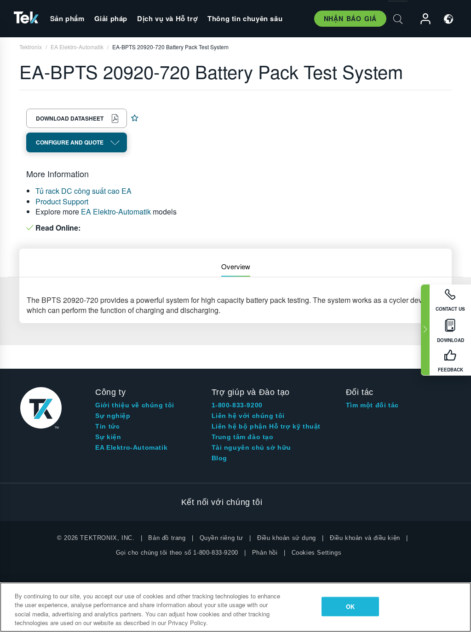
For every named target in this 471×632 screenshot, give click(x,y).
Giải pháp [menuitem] (110, 18)
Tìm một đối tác (372, 405)
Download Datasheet (69, 118)
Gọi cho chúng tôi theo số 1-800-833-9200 (177, 552)
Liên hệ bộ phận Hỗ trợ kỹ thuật (266, 426)
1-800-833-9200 (237, 405)
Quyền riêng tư (221, 537)
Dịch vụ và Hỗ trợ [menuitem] (167, 18)
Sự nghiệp (112, 415)
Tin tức (107, 426)
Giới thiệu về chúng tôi (134, 405)
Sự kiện (108, 437)
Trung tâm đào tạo (243, 437)
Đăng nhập (421, 19)
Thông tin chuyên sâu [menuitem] (244, 18)
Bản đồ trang (166, 537)
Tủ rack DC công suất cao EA (83, 191)
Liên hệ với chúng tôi (248, 415)
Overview (235, 266)
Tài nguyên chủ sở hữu (252, 447)
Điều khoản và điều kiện (365, 537)
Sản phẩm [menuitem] (67, 18)
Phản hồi (265, 552)
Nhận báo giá (350, 18)
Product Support (61, 201)
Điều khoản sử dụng (286, 537)
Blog (219, 458)
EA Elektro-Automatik (116, 211)
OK (350, 606)
